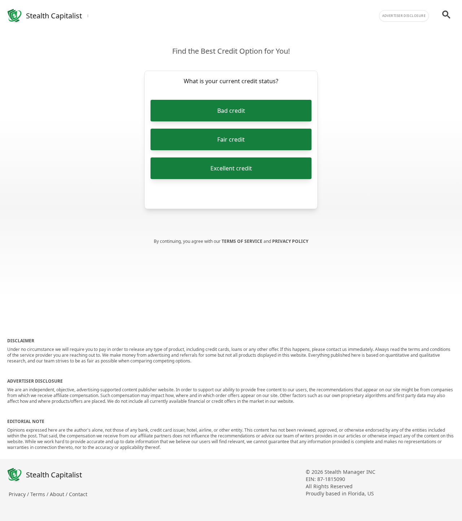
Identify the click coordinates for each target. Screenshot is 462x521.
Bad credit (231, 111)
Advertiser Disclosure (404, 15)
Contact (78, 494)
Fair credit (231, 139)
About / (59, 494)
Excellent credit (231, 168)
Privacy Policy (290, 241)
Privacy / (19, 494)
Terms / (40, 494)
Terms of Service (242, 241)
